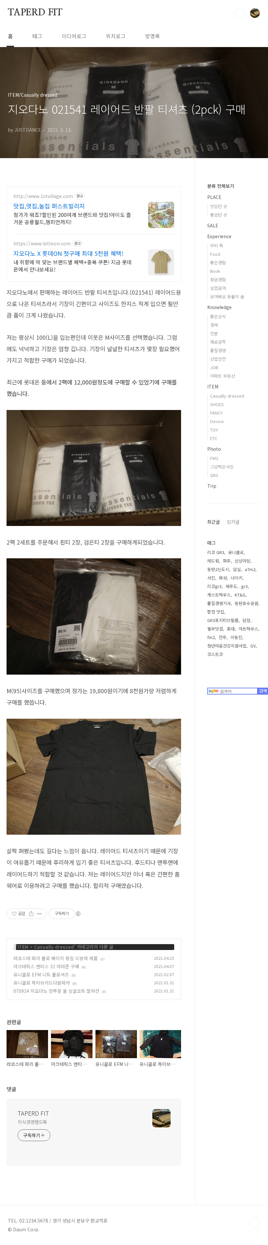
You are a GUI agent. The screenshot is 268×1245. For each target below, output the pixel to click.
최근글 (213, 521)
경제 (214, 325)
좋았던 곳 (218, 215)
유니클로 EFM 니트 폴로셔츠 (41, 974)
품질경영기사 (219, 603)
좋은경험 (218, 262)
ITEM (23, 946)
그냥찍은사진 (222, 467)
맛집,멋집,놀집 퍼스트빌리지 (49, 206)
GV (253, 646)
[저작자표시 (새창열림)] (78, 913)
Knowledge (219, 307)
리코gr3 (214, 586)
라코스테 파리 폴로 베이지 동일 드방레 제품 (55, 958)
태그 (37, 36)
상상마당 (242, 561)
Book (215, 271)
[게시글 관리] (39, 914)
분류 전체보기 (220, 186)
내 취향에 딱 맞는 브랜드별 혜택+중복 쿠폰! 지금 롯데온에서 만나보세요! (72, 265)
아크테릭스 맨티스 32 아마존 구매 (46, 966)
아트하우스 (248, 629)
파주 (227, 561)
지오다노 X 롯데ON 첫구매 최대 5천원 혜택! (68, 253)
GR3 (214, 475)
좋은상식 (218, 316)
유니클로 (236, 552)
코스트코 (215, 654)
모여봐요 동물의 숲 (227, 296)
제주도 (231, 586)
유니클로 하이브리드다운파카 (41, 982)
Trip (211, 486)
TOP (255, 1223)
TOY (214, 430)
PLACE (214, 197)
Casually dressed (54, 946)
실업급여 (218, 288)
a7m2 (250, 569)
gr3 (244, 586)
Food (215, 254)
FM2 (214, 458)
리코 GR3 (215, 552)
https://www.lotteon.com (42, 243)
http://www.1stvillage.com (43, 196)
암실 (237, 569)
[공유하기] (31, 914)
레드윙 (213, 561)
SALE (212, 225)
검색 (240, 13)
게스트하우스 (219, 595)
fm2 (211, 637)
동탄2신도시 (218, 569)
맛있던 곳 (218, 206)
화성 (223, 578)
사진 (211, 578)
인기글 (233, 521)
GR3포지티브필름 (223, 620)
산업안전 (218, 359)
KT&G (240, 595)
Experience (219, 236)
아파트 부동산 (222, 376)
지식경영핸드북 (32, 1122)
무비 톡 (216, 245)
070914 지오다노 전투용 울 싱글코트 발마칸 (56, 991)
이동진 (236, 637)
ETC (213, 438)
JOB (214, 367)
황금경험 (218, 279)
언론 (214, 333)
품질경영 (218, 350)
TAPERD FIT (35, 12)
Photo (214, 449)
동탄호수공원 (246, 603)
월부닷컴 (215, 629)
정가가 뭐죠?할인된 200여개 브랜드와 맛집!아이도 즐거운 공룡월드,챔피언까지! (72, 218)
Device (217, 421)
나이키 (237, 578)
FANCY (216, 413)
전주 (222, 637)
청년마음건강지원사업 (226, 646)
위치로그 (116, 36)
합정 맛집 (215, 612)
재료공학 (218, 342)
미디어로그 (74, 36)
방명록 (152, 36)
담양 (246, 620)
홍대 (231, 629)
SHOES (217, 404)
